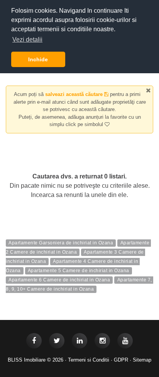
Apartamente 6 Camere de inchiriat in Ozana (59, 280)
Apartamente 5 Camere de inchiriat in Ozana (78, 271)
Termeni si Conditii (88, 360)
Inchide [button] (38, 59)
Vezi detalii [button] (27, 39)
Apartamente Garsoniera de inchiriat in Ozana (60, 243)
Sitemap (142, 360)
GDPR (121, 360)
